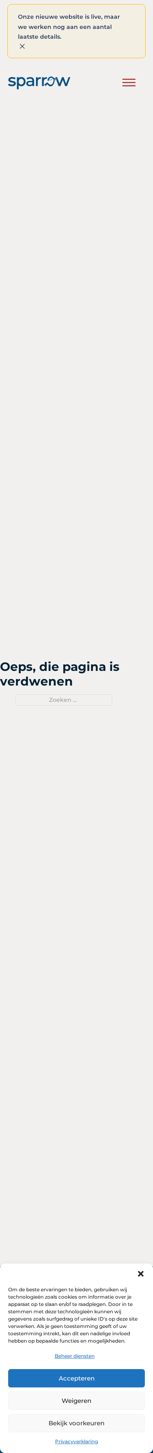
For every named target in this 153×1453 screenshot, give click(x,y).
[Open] (128, 83)
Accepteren (77, 1378)
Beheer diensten (75, 1356)
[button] (141, 1274)
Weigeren (76, 1401)
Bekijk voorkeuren (76, 1423)
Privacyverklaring (76, 1441)
